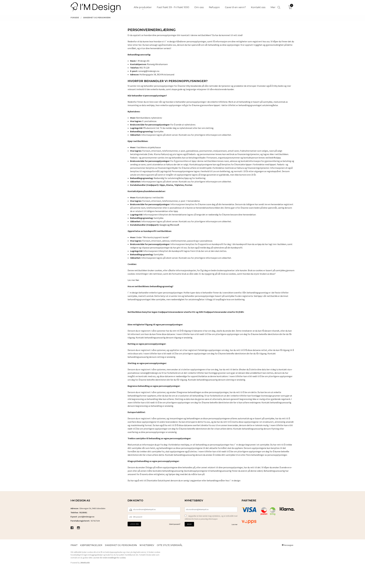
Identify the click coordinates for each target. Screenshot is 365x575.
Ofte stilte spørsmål (169, 545)
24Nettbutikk (85, 562)
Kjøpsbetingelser (91, 545)
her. (137, 280)
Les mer (234, 524)
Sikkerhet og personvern (121, 545)
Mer (273, 7)
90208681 (83, 512)
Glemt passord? (174, 524)
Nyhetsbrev (147, 545)
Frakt (74, 545)
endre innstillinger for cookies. (114, 557)
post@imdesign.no (86, 516)
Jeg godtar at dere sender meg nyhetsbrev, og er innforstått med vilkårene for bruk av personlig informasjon (211, 517)
